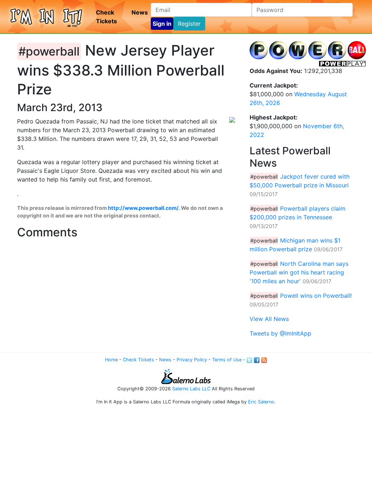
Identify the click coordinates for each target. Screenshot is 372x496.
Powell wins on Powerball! (316, 295)
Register (189, 23)
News (140, 12)
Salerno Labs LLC (191, 388)
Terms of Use (227, 359)
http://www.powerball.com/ (143, 208)
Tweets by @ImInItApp (280, 333)
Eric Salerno (261, 401)
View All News (269, 318)
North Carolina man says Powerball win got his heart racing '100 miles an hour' (299, 272)
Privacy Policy (192, 359)
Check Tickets (106, 17)
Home (111, 359)
